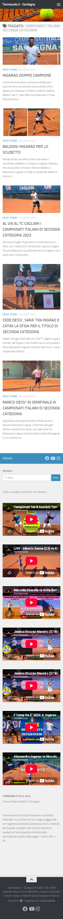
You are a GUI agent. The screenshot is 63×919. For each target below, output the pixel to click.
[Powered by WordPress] (21, 901)
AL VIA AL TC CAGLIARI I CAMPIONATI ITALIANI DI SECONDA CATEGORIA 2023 (31, 229)
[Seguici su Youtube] (53, 458)
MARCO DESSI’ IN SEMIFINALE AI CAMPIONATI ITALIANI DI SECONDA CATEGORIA (31, 408)
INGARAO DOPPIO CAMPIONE (27, 75)
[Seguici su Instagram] (58, 458)
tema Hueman (48, 900)
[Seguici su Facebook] (47, 458)
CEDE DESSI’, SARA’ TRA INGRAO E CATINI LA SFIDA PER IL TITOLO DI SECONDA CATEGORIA (31, 326)
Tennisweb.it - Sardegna (18, 4)
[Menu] (58, 4)
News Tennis (10, 69)
